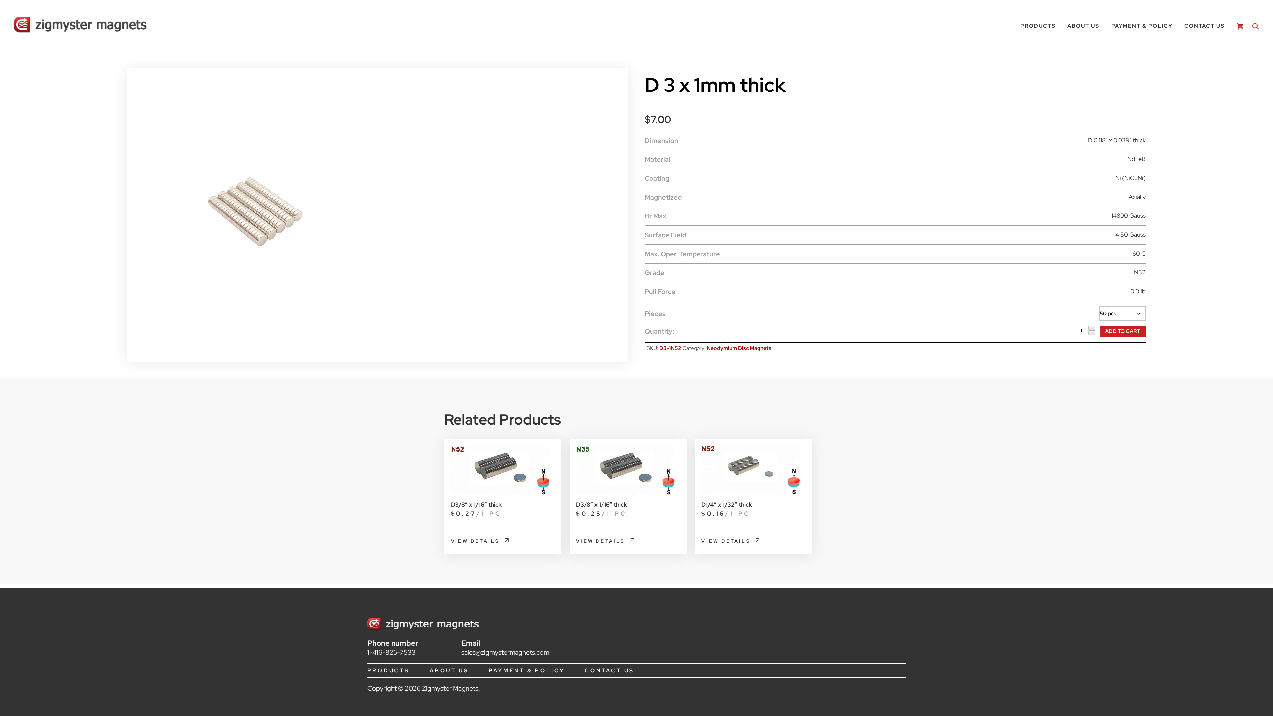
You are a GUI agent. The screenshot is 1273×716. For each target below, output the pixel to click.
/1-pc (476, 513)
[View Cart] (1238, 26)
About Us (1083, 25)
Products (1038, 25)
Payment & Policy (1142, 25)
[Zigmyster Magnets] (80, 26)
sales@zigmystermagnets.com (505, 652)
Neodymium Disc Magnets (739, 348)
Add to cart (1122, 331)
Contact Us (1204, 25)
